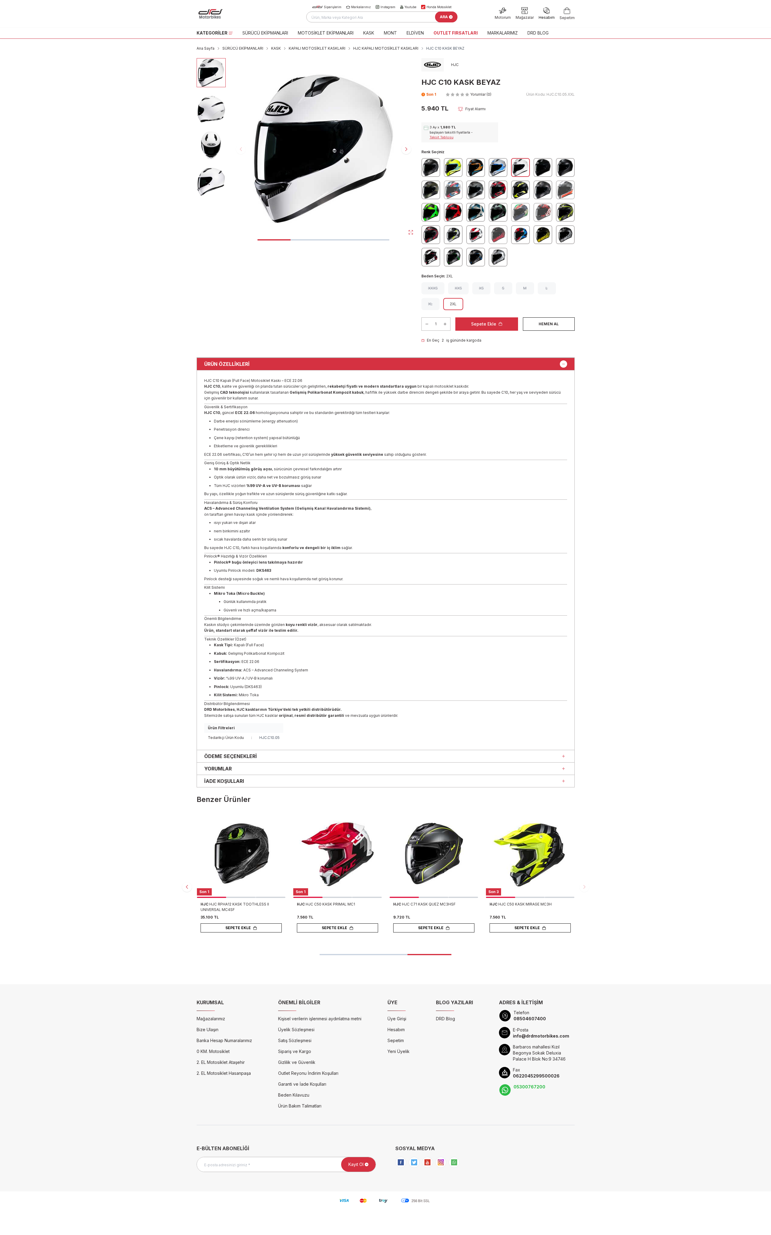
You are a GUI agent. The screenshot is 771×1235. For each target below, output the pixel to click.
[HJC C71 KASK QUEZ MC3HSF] (434, 854)
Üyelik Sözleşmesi (296, 1029)
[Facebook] (400, 1162)
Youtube (410, 7)
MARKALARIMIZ (502, 32)
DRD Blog (445, 1018)
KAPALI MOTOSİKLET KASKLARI (317, 48)
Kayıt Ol (356, 1164)
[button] (274, 239)
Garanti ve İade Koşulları (302, 1084)
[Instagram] (440, 1162)
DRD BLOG (538, 32)
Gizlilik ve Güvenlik (296, 1062)
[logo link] (233, 13)
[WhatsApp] (454, 1162)
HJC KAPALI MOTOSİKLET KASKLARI (385, 48)
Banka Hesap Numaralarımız (224, 1040)
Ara (444, 17)
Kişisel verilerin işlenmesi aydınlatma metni (319, 1018)
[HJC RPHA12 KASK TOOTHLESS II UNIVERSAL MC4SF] (241, 854)
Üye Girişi (396, 1018)
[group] (323, 148)
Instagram (388, 7)
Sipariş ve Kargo (294, 1051)
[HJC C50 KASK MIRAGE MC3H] (530, 854)
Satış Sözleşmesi (294, 1040)
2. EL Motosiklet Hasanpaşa (224, 1073)
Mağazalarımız (211, 1018)
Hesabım (396, 1029)
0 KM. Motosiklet (213, 1051)
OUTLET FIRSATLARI (456, 32)
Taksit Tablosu (442, 137)
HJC (205, 904)
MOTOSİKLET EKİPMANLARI (326, 32)
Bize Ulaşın (207, 1029)
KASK (368, 32)
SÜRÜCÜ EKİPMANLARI (265, 32)
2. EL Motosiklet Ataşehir (221, 1062)
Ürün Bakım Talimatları (299, 1105)
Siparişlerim (332, 7)
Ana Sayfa (205, 48)
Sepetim (395, 1040)
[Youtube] (427, 1162)
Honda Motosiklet (439, 7)
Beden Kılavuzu (293, 1095)
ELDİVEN (415, 32)
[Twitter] (414, 1162)
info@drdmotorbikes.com (541, 1035)
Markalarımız (361, 7)
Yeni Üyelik (398, 1051)
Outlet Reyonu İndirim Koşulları (308, 1073)
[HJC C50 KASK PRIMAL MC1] (337, 854)
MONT (390, 32)
